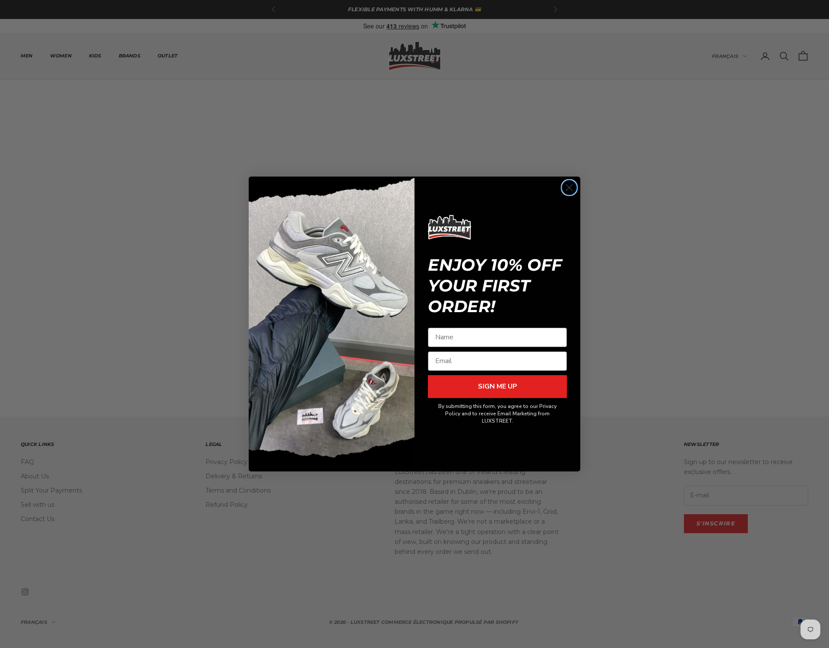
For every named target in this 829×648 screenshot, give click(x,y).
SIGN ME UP (497, 386)
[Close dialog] (569, 187)
